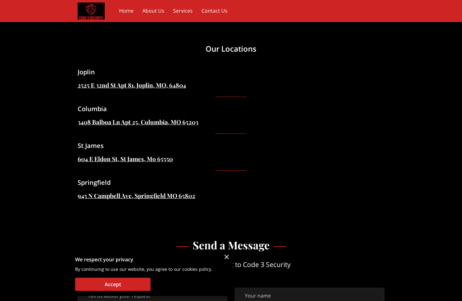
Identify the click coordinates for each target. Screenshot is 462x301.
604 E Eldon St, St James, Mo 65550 (125, 159)
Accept (113, 284)
